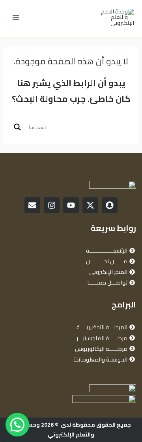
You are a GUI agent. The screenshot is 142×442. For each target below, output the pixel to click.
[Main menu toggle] (16, 17)
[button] (17, 424)
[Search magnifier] (17, 127)
